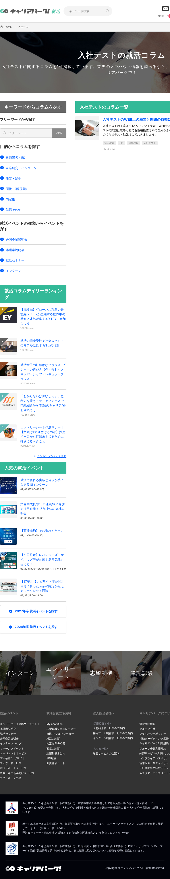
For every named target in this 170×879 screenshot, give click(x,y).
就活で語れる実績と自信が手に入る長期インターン (42, 482)
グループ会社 (147, 728)
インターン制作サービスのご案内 (113, 738)
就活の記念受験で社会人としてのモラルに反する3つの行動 (42, 343)
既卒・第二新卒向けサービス (17, 773)
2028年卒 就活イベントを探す (36, 627)
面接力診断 (53, 748)
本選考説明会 (15, 250)
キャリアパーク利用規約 (154, 743)
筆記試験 (109, 143)
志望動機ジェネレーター (61, 728)
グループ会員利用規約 (152, 748)
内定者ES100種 (55, 743)
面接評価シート (55, 763)
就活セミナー (15, 260)
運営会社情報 (147, 724)
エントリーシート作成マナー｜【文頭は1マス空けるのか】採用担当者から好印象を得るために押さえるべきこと (42, 434)
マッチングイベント (12, 748)
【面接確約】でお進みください (42, 530)
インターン (13, 271)
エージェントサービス (13, 753)
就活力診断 (53, 738)
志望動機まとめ (55, 753)
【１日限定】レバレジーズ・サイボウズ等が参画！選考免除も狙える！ (42, 559)
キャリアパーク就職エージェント (20, 724)
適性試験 (133, 143)
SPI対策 (51, 758)
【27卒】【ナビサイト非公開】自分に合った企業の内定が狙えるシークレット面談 (42, 585)
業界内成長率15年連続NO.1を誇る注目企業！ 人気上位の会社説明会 (42, 508)
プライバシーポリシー (152, 733)
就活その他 (13, 209)
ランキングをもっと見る (51, 456)
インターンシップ (10, 743)
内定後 (10, 199)
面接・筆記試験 (16, 189)
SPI (121, 143)
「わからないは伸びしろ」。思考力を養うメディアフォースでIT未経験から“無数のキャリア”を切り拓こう (43, 403)
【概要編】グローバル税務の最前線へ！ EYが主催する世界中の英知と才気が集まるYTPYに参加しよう (43, 316)
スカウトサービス (10, 763)
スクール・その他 (10, 778)
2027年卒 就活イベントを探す (36, 611)
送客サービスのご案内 (106, 753)
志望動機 (101, 673)
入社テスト (150, 143)
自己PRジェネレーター (60, 733)
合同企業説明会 (16, 239)
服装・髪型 (13, 178)
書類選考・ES (15, 157)
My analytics (54, 724)
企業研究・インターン (21, 168)
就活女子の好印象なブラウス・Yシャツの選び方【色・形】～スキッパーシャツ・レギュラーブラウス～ (43, 372)
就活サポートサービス (13, 768)
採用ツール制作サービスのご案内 (113, 733)
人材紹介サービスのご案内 (109, 728)
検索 (59, 133)
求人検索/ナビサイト (12, 758)
